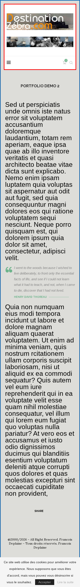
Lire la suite (65, 582)
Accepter (44, 582)
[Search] (71, 62)
